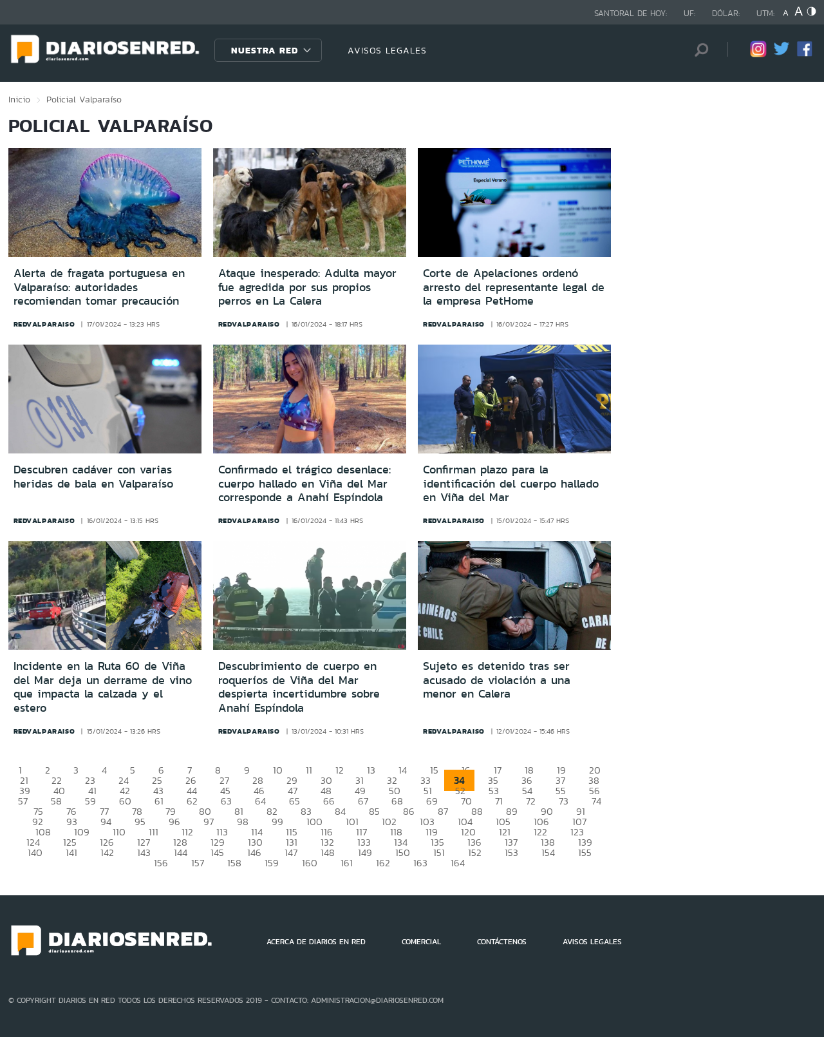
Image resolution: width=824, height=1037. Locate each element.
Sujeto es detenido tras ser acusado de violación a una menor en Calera (496, 680)
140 (35, 852)
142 (107, 852)
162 (383, 863)
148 (328, 852)
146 (254, 852)
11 (309, 770)
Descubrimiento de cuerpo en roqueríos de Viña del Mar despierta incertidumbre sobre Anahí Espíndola (299, 687)
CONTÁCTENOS (502, 941)
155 (585, 852)
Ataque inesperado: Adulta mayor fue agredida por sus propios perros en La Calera (307, 287)
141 (71, 852)
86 (409, 811)
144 (180, 852)
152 (475, 852)
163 (420, 863)
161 (347, 863)
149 (365, 852)
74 (596, 801)
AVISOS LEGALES (387, 50)
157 (197, 863)
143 (144, 852)
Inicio (19, 99)
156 (161, 863)
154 (548, 852)
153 (511, 852)
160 (309, 863)
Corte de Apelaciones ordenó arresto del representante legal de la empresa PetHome (513, 287)
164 (458, 863)
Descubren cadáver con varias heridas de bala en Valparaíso (93, 476)
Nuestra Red (264, 50)
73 (563, 801)
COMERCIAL (421, 941)
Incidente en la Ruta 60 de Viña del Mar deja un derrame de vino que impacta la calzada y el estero (103, 687)
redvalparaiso (44, 324)
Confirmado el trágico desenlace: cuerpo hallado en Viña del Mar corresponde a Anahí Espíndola (304, 483)
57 (23, 801)
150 (402, 852)
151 (439, 852)
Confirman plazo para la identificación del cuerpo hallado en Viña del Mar (511, 483)
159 (272, 863)
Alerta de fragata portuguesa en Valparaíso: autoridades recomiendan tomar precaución (99, 287)
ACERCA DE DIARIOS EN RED (316, 941)
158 (234, 863)
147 (291, 852)
